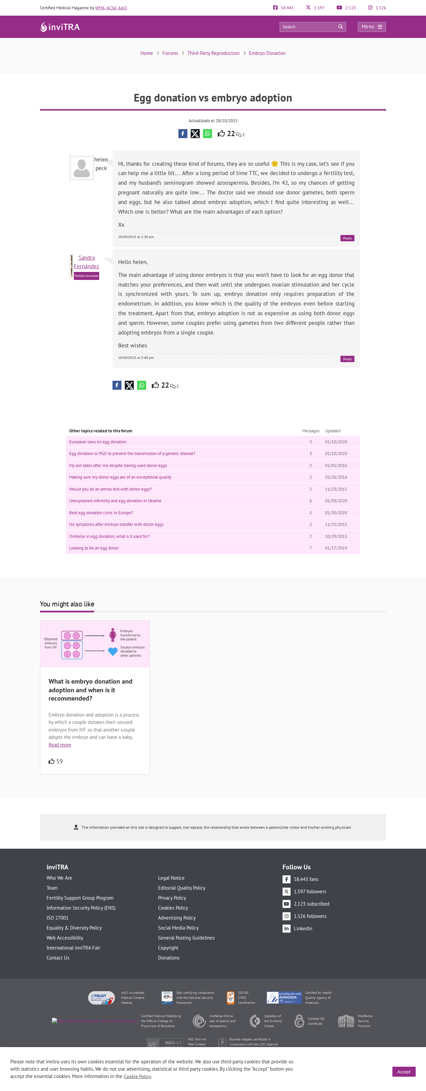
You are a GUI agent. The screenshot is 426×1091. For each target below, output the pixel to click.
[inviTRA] (60, 26)
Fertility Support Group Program (80, 897)
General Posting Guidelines (186, 937)
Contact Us (58, 957)
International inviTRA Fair (73, 947)
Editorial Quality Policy (181, 887)
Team (52, 887)
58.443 (287, 8)
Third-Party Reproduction (213, 53)
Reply (347, 238)
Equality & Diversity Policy (74, 927)
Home (146, 53)
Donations (168, 957)
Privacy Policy (172, 897)
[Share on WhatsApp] (207, 133)
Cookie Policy (137, 1076)
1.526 (380, 8)
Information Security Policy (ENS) (81, 907)
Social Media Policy (178, 927)
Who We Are (59, 877)
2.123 (350, 8)
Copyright (168, 947)
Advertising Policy (177, 917)
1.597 (318, 8)
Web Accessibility (65, 937)
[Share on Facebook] (182, 133)
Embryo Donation (267, 53)
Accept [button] (404, 1072)
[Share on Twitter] (195, 133)
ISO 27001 (58, 917)
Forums (170, 53)
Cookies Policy (173, 907)
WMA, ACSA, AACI (111, 8)
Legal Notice (171, 877)
